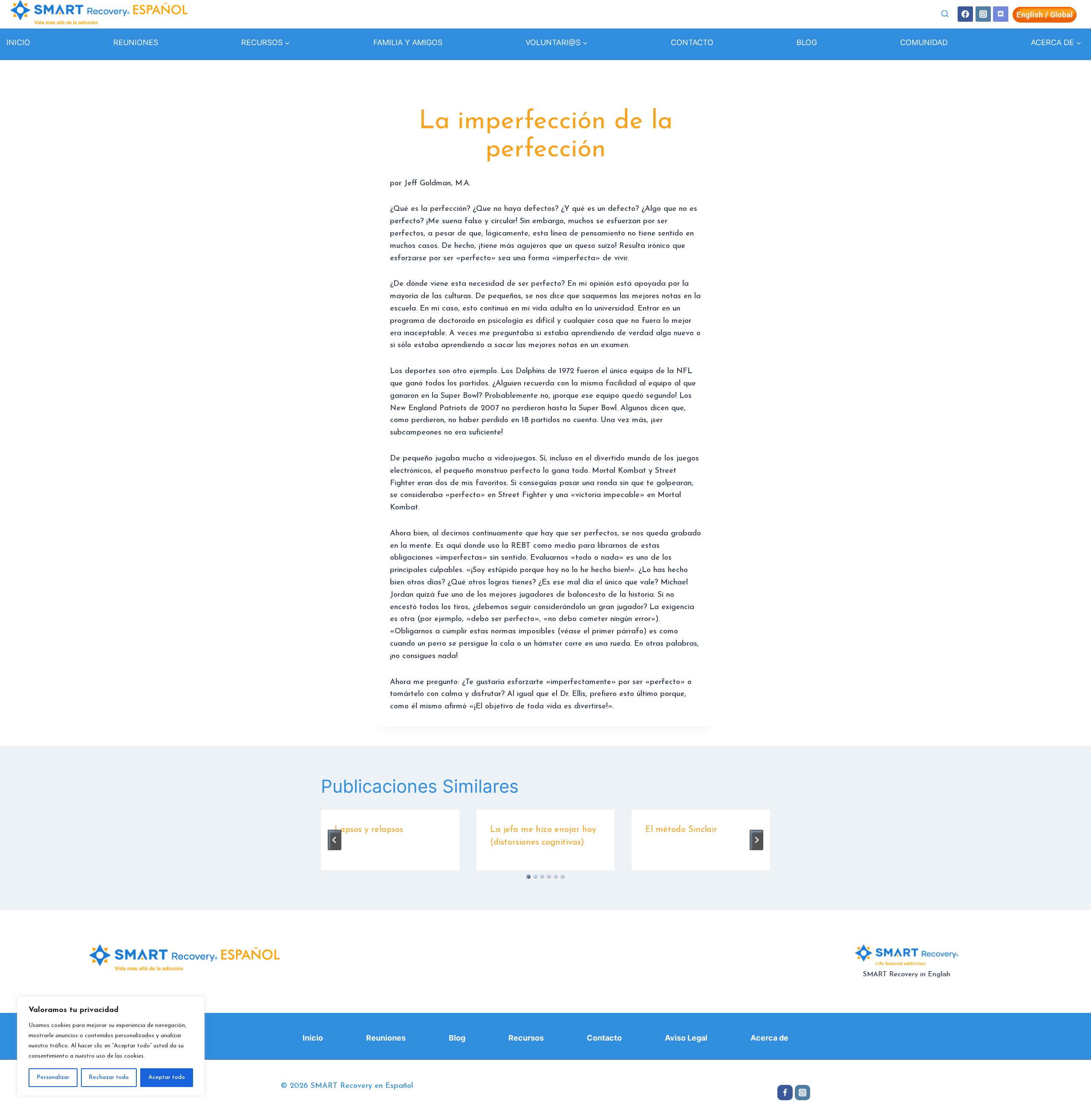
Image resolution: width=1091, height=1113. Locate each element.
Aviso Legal (686, 1037)
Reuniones (135, 42)
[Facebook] (965, 14)
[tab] (528, 876)
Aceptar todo (166, 1077)
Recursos (526, 1037)
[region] (111, 1046)
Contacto (692, 42)
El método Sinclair (681, 829)
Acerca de (769, 1037)
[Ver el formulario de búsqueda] (944, 14)
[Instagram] (983, 14)
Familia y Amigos (407, 42)
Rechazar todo (109, 1077)
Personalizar (53, 1077)
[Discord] (1000, 14)
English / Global (1044, 14)
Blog (807, 42)
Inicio (18, 42)
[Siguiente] (756, 840)
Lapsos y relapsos (369, 829)
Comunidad (924, 42)
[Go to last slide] (334, 840)
